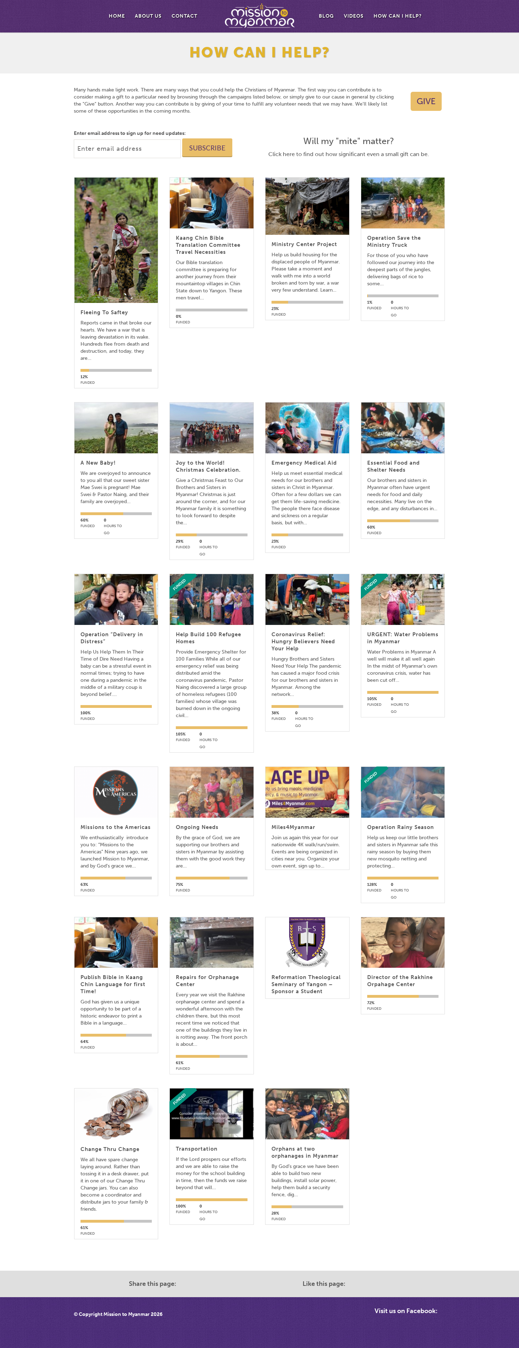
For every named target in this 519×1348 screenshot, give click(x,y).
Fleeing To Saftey (104, 312)
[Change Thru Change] (116, 1114)
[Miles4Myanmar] (307, 792)
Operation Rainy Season (400, 827)
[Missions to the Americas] (116, 792)
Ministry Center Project (304, 244)
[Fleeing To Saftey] (116, 240)
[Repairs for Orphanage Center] (211, 942)
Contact (184, 16)
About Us (148, 16)
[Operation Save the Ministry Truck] (403, 203)
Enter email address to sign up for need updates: (130, 133)
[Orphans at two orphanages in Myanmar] (307, 1113)
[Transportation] (211, 1113)
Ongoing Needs (197, 827)
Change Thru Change (109, 1149)
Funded (179, 584)
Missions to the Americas (115, 827)
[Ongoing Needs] (211, 792)
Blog (326, 16)
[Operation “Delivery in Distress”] (116, 599)
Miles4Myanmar (293, 827)
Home (117, 16)
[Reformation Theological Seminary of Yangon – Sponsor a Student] (307, 942)
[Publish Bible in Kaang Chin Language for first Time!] (116, 942)
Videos (354, 16)
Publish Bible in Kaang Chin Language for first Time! (112, 984)
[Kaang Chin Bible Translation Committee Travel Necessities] (211, 203)
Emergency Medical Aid (304, 463)
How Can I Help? (398, 16)
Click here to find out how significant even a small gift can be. (348, 154)
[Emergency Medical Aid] (307, 427)
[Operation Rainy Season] (403, 792)
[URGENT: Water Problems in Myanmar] (403, 599)
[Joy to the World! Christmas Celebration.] (211, 427)
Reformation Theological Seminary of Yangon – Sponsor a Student (306, 984)
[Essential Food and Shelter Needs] (403, 427)
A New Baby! (98, 463)
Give (426, 101)
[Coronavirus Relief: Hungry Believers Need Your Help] (307, 599)
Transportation (196, 1149)
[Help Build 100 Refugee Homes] (211, 599)
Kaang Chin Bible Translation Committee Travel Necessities (208, 245)
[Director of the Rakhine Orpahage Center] (403, 942)
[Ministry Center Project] (307, 206)
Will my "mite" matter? (348, 141)
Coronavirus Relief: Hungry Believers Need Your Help (303, 641)
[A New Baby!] (116, 427)
